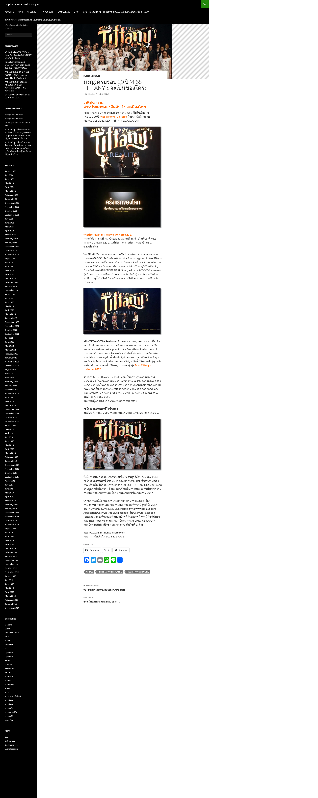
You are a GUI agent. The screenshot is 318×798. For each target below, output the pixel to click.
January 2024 (11, 286)
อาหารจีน (9, 708)
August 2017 (10, 481)
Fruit (7, 636)
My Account (48, 12)
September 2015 (12, 572)
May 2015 (9, 588)
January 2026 (11, 199)
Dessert (8, 624)
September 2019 (12, 421)
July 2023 (9, 298)
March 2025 (10, 234)
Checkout (32, 12)
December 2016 (12, 512)
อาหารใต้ (9, 716)
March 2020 (10, 405)
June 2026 (9, 179)
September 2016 (12, 524)
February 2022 (11, 354)
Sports (8, 680)
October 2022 (11, 330)
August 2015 (10, 576)
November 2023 (12, 290)
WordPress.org (11, 749)
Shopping (9, 676)
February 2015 (11, 600)
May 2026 (9, 183)
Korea (7, 660)
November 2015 (12, 564)
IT (6, 648)
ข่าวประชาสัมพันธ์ (13, 696)
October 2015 (11, 568)
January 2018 (11, 461)
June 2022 (9, 342)
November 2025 (12, 207)
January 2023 (11, 318)
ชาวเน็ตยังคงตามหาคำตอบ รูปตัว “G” (102, 599)
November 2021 (12, 361)
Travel (7, 688)
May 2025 (9, 226)
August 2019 (10, 425)
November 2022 (12, 326)
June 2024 (9, 266)
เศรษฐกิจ (9, 720)
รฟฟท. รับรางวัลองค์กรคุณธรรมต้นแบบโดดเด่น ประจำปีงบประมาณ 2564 (33, 20)
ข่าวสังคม (9, 700)
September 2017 (12, 477)
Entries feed (10, 741)
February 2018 (11, 457)
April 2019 (9, 433)
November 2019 (12, 413)
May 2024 (9, 270)
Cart (20, 12)
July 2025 (9, 219)
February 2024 (11, 282)
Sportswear (10, 684)
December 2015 (12, 560)
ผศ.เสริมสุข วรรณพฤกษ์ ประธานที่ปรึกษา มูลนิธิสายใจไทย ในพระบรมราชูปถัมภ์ (17, 65)
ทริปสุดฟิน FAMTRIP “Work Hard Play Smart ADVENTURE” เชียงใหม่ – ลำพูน (18, 55)
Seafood (8, 672)
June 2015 (9, 584)
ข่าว (7, 692)
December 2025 (12, 203)
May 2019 (9, 429)
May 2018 (9, 445)
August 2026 (10, 171)
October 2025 (11, 211)
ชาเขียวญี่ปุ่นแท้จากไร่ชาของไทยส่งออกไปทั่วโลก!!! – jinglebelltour (18, 145)
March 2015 (10, 596)
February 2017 (11, 504)
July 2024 (9, 262)
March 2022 (10, 350)
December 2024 (12, 246)
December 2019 (12, 409)
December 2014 (12, 608)
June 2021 (9, 377)
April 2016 (9, 544)
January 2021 (11, 385)
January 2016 (11, 556)
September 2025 (12, 215)
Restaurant (10, 668)
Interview (9, 644)
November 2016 (12, 516)
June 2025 (9, 223)
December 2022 (12, 322)
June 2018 (9, 441)
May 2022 (9, 346)
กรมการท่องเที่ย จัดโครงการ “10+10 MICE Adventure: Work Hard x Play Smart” (17, 75)
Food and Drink (12, 632)
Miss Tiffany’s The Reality (110, 572)
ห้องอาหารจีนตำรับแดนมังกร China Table (104, 587)
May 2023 (9, 306)
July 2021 (9, 373)
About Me (9, 12)
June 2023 (9, 302)
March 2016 (10, 548)
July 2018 (9, 437)
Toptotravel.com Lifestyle (22, 4)
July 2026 (9, 175)
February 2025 (11, 238)
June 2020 (9, 397)
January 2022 (11, 357)
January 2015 (11, 604)
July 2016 (9, 532)
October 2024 (11, 250)
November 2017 (12, 469)
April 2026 (9, 187)
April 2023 (9, 310)
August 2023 (10, 294)
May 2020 (9, 401)
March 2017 (10, 500)
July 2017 (9, 485)
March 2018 (10, 453)
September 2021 (12, 365)
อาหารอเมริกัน (11, 712)
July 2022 (9, 338)
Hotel (7, 640)
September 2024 (12, 254)
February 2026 (11, 195)
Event (86, 76)
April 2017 (9, 496)
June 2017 (9, 489)
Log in (7, 737)
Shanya (105, 94)
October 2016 (11, 520)
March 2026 (10, 191)
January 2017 (11, 508)
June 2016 (9, 536)
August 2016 (10, 528)
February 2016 (11, 552)
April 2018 (9, 449)
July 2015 (9, 580)
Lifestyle (95, 76)
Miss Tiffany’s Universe (138, 572)
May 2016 (9, 540)
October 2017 (11, 473)
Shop (76, 12)
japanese (9, 652)
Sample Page (64, 12)
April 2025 (9, 230)
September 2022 (12, 334)
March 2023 (10, 314)
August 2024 (10, 258)
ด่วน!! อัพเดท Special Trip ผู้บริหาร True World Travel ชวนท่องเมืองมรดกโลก (116, 12)
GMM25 (89, 572)
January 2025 (11, 242)
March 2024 (10, 278)
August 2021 (10, 369)
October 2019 (11, 417)
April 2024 (9, 274)
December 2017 (12, 465)
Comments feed (12, 745)
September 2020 (12, 393)
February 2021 (11, 381)
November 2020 (12, 389)
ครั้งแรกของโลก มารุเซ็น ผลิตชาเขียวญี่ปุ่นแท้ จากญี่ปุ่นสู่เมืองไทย (18, 151)
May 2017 (9, 492)
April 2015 (9, 592)
